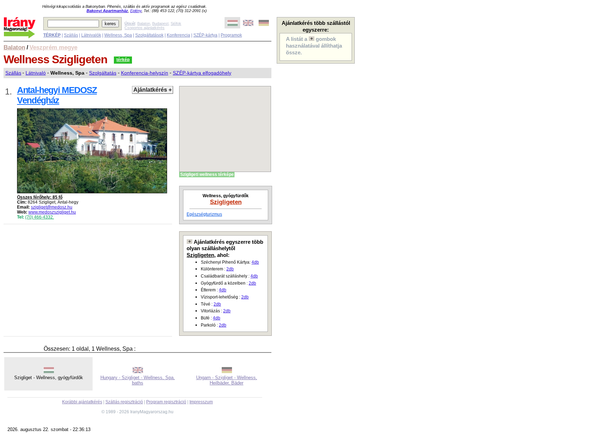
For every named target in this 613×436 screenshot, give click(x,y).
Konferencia (178, 35)
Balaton (143, 23)
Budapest (160, 23)
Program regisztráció (166, 401)
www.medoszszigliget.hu (52, 212)
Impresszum (201, 401)
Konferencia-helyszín (144, 73)
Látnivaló (36, 73)
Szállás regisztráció (124, 401)
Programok (231, 35)
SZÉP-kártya (205, 35)
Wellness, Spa (118, 35)
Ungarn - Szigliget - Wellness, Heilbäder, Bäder (226, 380)
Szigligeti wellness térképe (207, 174)
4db (255, 262)
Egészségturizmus (204, 214)
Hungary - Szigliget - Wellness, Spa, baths (137, 380)
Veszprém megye (53, 47)
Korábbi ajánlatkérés (82, 401)
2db (230, 269)
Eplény (136, 11)
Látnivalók (91, 35)
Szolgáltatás (102, 73)
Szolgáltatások (149, 35)
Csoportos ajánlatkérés (145, 28)
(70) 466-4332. (39, 217)
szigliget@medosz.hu (51, 207)
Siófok (176, 23)
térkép (122, 59)
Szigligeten (226, 201)
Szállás (71, 35)
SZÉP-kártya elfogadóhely (202, 73)
